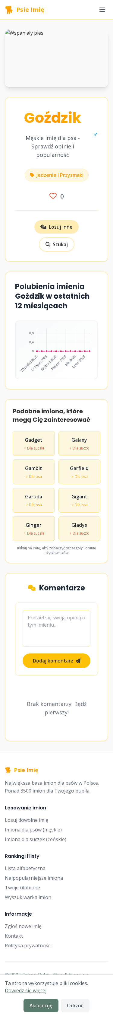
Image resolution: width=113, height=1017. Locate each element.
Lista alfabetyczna (25, 868)
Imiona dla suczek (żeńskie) (35, 839)
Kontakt (14, 936)
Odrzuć (75, 1005)
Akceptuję (41, 1005)
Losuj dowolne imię (26, 820)
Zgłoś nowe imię (23, 926)
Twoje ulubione (22, 887)
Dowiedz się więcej (25, 990)
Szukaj (60, 244)
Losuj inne (61, 227)
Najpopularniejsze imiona (34, 878)
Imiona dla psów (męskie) (33, 829)
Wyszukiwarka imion (28, 897)
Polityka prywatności (28, 945)
